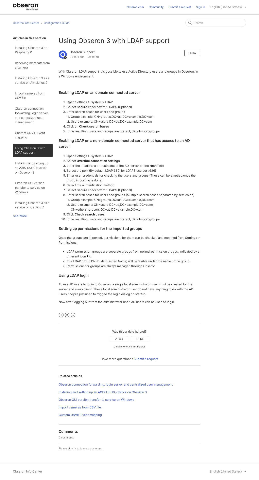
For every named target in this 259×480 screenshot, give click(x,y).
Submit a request (180, 7)
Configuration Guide (56, 23)
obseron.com (135, 7)
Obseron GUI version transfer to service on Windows (30, 187)
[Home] (25, 9)
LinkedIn (72, 315)
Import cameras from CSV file (29, 95)
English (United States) (226, 7)
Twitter (67, 315)
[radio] (119, 339)
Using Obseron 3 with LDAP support (30, 150)
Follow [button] (192, 52)
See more (20, 216)
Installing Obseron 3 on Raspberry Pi (31, 50)
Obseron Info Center (26, 23)
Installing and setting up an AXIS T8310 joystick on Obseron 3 (31, 167)
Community (156, 7)
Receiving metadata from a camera (32, 65)
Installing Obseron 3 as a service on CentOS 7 (32, 205)
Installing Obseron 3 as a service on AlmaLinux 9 (32, 80)
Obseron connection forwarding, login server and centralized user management (31, 115)
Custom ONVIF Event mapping (30, 135)
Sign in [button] (200, 7)
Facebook (61, 315)
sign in (72, 448)
